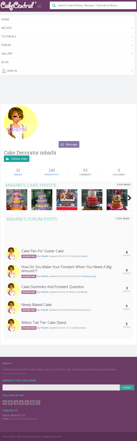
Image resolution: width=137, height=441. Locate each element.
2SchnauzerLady (88, 276)
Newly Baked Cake (36, 304)
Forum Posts (51, 174)
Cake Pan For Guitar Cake (42, 250)
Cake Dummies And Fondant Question (52, 286)
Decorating (29, 256)
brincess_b (85, 309)
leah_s (83, 327)
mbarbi (45, 256)
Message (71, 144)
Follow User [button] (19, 158)
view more (123, 184)
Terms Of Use (20, 374)
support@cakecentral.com (24, 418)
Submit (127, 387)
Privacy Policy (8, 374)
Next (128, 197)
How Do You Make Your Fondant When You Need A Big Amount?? (66, 269)
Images (18, 174)
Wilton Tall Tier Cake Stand (43, 322)
